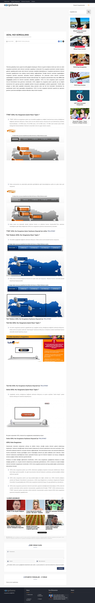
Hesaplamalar (80, 64)
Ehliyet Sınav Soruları (80, 49)
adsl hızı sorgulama (31, 537)
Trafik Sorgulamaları (79, 46)
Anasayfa (8, 37)
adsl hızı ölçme (23, 537)
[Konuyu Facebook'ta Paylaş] (59, 41)
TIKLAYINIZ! (51, 231)
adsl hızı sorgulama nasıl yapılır (54, 537)
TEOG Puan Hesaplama (79, 67)
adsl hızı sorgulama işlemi (41, 537)
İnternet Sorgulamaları (15, 37)
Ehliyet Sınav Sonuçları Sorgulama (79, 31)
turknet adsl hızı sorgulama (46, 538)
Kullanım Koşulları (25, 1)
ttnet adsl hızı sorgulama (20, 538)
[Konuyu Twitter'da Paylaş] (61, 41)
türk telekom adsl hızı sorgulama (33, 538)
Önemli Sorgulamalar (79, 5)
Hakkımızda (6, 1)
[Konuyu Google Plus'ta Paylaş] (63, 41)
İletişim (33, 1)
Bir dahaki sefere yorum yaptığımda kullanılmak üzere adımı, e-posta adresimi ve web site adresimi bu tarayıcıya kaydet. (36, 565)
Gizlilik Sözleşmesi (15, 1)
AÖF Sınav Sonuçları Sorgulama (80, 104)
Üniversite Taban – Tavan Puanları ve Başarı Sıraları (80, 122)
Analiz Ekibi (10, 41)
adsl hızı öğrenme (16, 537)
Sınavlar (80, 28)
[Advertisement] (35, 20)
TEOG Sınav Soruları (80, 85)
